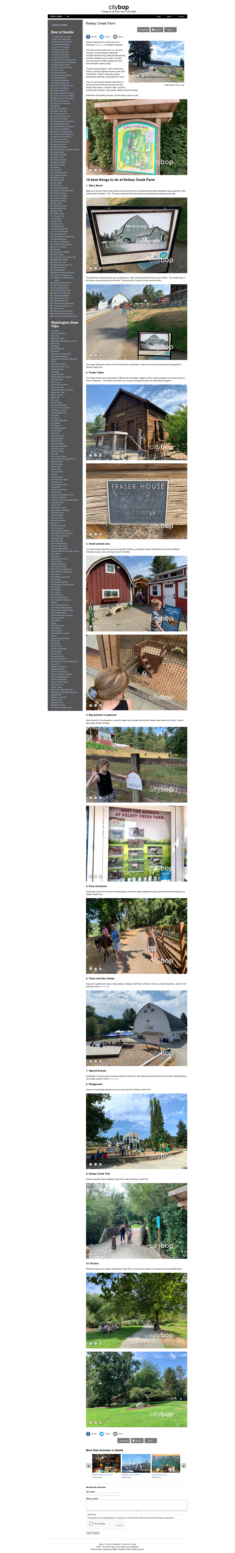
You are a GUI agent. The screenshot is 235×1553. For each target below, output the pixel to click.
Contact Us (126, 1544)
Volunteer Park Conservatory (65, 59)
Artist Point (55, 336)
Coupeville (55, 371)
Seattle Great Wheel (131, 1474)
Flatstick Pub (59, 226)
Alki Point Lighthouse (62, 293)
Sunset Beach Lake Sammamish (66, 149)
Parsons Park (59, 308)
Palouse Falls (56, 561)
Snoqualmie (55, 643)
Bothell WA (58, 211)
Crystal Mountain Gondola (61, 377)
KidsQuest (58, 218)
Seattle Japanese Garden (64, 93)
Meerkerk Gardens (58, 520)
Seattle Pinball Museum (63, 244)
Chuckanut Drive (57, 369)
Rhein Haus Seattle (61, 100)
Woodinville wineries (61, 80)
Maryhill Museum (57, 512)
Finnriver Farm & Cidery (60, 407)
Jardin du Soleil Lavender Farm (63, 459)
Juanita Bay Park (60, 172)
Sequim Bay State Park (60, 638)
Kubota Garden (60, 165)
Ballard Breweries (60, 147)
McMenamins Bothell (62, 44)
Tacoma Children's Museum (62, 674)
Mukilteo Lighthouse (61, 83)
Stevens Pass (56, 653)
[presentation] (88, 1465)
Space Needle (59, 152)
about (169, 16)
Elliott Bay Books (60, 239)
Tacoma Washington (59, 679)
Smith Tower (58, 70)
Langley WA (55, 487)
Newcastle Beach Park (62, 282)
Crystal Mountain (57, 374)
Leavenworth (56, 492)
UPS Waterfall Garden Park (64, 236)
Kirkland (57, 167)
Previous (143, 29)
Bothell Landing (60, 200)
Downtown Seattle (61, 188)
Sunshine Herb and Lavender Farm (64, 661)
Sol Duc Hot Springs (59, 648)
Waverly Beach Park (61, 285)
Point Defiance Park (58, 566)
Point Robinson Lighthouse (61, 571)
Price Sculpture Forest (59, 605)
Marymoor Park (60, 267)
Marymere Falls (57, 518)
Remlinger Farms (58, 618)
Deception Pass (57, 379)
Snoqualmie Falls (60, 113)
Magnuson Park (60, 262)
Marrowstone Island (58, 507)
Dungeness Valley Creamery (62, 389)
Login (134, 1544)
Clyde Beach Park (61, 234)
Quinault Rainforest (58, 612)
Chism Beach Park (61, 229)
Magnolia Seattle (60, 77)
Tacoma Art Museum (59, 671)
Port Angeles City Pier (59, 582)
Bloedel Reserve (57, 348)
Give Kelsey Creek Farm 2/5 (167, 85)
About (101, 1544)
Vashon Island (56, 687)
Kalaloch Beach (57, 461)
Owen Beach (56, 553)
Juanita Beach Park (61, 57)
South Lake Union (61, 139)
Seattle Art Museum (61, 52)
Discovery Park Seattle (62, 75)
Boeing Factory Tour (62, 141)
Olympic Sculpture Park (63, 67)
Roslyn (53, 623)
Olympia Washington (59, 543)
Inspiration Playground (62, 275)
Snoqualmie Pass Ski (62, 116)
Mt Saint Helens (57, 528)
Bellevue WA (58, 180)
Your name (90, 1491)
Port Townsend (57, 594)
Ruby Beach (55, 628)
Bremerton (55, 351)
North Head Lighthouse (60, 536)
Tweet (107, 37)
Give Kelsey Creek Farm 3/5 (169, 85)
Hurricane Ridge (57, 451)
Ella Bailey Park (60, 208)
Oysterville (55, 556)
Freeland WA (56, 430)
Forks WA (55, 415)
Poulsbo (54, 602)
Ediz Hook (55, 400)
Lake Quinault (56, 482)
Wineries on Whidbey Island (62, 707)
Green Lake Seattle (61, 88)
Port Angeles (56, 579)
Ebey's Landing (57, 395)
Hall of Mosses (56, 441)
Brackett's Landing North (63, 311)
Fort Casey (55, 418)
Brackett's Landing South (63, 313)
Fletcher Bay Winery (59, 412)
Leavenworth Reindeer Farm (62, 494)
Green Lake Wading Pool (63, 85)
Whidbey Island (57, 700)
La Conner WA (56, 471)
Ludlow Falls (56, 505)
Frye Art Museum (60, 193)
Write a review (92, 1498)
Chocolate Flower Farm (60, 366)
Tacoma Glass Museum (60, 676)
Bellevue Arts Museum (62, 136)
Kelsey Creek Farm (61, 49)
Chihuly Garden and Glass (64, 95)
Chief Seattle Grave (58, 364)
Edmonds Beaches (61, 231)
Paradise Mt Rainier (58, 564)
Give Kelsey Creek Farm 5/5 (173, 85)
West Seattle (59, 254)
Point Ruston (56, 574)
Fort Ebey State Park (59, 420)
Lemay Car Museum (59, 497)
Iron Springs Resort (58, 456)
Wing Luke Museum (61, 241)
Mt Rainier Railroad (58, 525)
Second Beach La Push (60, 633)
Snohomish (55, 641)
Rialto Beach (56, 620)
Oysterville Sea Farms (59, 559)
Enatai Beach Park (61, 288)
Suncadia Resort (57, 656)
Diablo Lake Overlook (59, 384)
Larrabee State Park (59, 489)
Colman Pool (59, 157)
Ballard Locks (59, 177)
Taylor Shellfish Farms (59, 682)
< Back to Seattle (59, 24)
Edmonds (57, 170)
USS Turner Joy (57, 684)
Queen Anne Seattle (61, 129)
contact (181, 16)
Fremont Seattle (60, 159)
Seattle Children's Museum (64, 126)
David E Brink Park (61, 300)
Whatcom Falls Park (59, 697)
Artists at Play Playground (64, 134)
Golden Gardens (60, 154)
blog (158, 16)
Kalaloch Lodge (57, 464)
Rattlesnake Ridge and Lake (62, 615)
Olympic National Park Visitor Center (65, 551)
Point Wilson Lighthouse (60, 577)
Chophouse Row (60, 175)
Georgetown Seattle (61, 252)
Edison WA (55, 397)
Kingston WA (56, 469)
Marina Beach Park (61, 298)
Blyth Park (58, 221)
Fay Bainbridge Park (59, 405)
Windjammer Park (58, 705)
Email (120, 37)
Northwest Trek (57, 538)
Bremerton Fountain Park (61, 354)
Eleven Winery (56, 402)
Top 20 (158, 29)
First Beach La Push (59, 410)
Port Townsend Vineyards (61, 600)
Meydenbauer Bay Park (63, 265)
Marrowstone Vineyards (60, 510)
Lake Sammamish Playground (65, 316)
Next (170, 29)
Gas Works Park (60, 206)
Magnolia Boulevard (61, 295)
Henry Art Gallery (60, 247)
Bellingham (55, 346)
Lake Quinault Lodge (59, 484)
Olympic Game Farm (59, 546)
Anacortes (55, 330)
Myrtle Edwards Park (62, 65)
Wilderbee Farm (57, 702)
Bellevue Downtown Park (63, 190)
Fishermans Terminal (62, 103)
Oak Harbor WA (57, 541)
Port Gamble (56, 587)
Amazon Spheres (60, 198)
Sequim (54, 635)
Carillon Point (59, 213)
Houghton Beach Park (62, 290)
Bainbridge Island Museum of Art (63, 341)
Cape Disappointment (59, 356)
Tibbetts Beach (59, 270)
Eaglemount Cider (58, 392)
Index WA (54, 453)
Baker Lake (55, 343)
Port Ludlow (55, 592)
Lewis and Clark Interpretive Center (64, 500)
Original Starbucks (61, 90)
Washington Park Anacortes (61, 689)
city (119, 6)
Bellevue (99, 44)
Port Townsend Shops (59, 597)
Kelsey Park (58, 224)
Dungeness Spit (57, 387)
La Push (54, 474)
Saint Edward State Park (63, 42)
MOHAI (56, 106)
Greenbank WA (57, 438)
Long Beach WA (57, 502)
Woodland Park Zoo (61, 124)
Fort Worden (56, 425)
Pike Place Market (61, 108)
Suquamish (55, 664)
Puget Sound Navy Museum (62, 607)
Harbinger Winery (58, 443)
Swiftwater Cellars (58, 669)
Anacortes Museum (58, 333)
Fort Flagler (55, 423)
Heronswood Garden (59, 446)
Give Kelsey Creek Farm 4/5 (171, 85)
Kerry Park (58, 203)
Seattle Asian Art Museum (64, 121)
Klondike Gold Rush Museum (65, 62)
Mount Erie (55, 523)
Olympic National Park (59, 548)
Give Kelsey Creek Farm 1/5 (165, 85)
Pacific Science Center (102, 1474)
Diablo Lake (55, 382)
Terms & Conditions (112, 1544)
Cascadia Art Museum (62, 306)
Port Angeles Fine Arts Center (62, 584)
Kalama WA (55, 466)
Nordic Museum (60, 144)
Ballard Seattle (59, 162)
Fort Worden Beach (58, 428)
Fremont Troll (59, 216)
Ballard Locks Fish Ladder (64, 98)
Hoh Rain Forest (57, 448)
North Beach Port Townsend (62, 533)
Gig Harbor (55, 433)
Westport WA (56, 694)
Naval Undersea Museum (61, 530)
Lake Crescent (56, 477)
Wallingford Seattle (61, 259)
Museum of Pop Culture (63, 131)
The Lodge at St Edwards (63, 303)
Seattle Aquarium (159, 1474)
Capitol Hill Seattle (61, 118)
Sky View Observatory (62, 39)
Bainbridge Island (58, 338)
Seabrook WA (56, 630)
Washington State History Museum (64, 692)
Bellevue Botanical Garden (64, 272)
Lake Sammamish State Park (65, 257)
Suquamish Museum (59, 666)
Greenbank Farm (57, 436)
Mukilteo (57, 249)
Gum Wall (57, 183)
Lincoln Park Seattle (61, 47)
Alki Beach (58, 185)
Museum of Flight (60, 195)
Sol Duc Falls (56, 646)
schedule (104, 986)
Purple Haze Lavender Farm (62, 610)
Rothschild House (58, 625)
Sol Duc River (56, 651)
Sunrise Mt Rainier (58, 659)
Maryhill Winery (57, 515)
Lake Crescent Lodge (59, 479)
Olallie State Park (60, 111)
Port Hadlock (56, 589)
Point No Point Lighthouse (61, 569)
